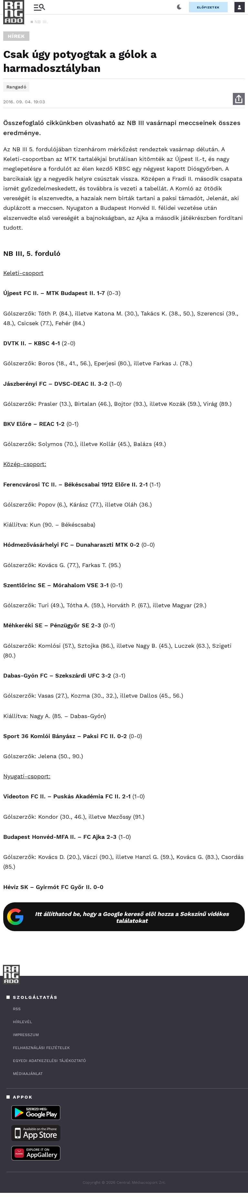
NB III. (41, 21)
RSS (17, 1009)
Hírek (16, 36)
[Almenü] (39, 7)
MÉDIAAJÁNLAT (28, 1073)
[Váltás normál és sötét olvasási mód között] (179, 7)
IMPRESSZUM (26, 1035)
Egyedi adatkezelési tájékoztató (49, 1060)
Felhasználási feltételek (41, 1047)
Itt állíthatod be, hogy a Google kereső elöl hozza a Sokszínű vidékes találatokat (132, 917)
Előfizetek (208, 7)
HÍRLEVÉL (22, 1022)
